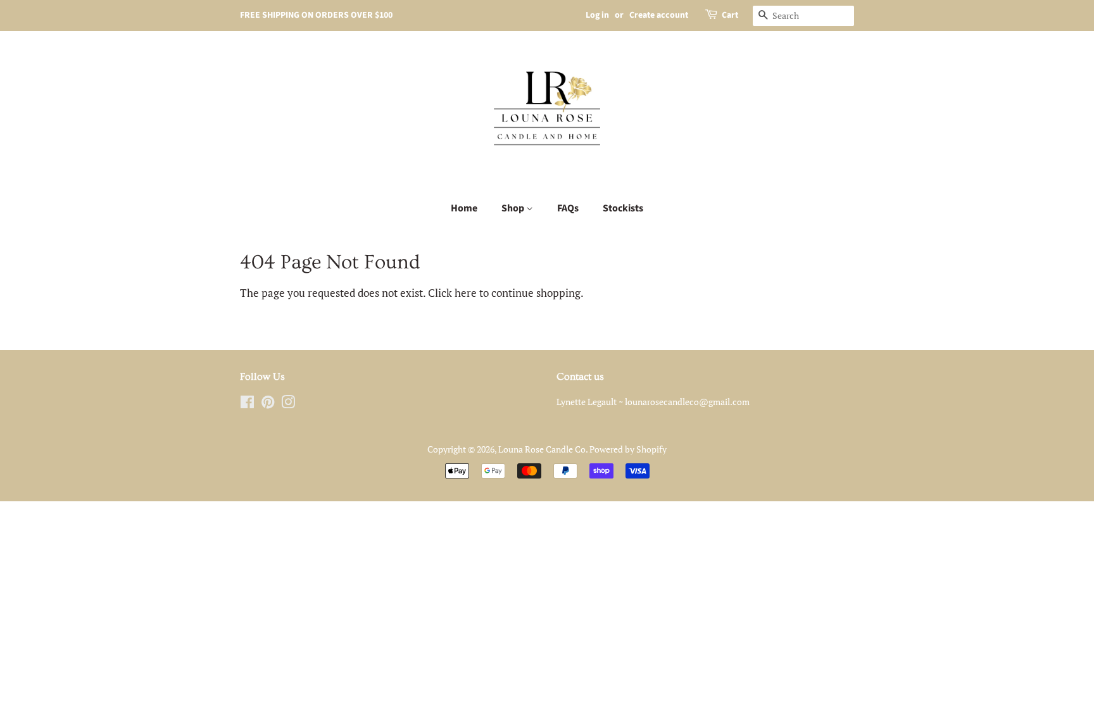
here (466, 292)
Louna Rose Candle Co (542, 449)
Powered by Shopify (628, 449)
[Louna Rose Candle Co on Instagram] (288, 404)
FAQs (568, 208)
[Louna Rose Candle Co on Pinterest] (268, 404)
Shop (513, 208)
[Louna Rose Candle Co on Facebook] (247, 404)
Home (464, 208)
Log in (597, 15)
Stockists (623, 208)
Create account (658, 15)
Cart (730, 15)
